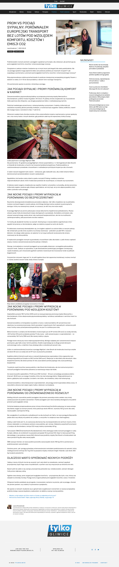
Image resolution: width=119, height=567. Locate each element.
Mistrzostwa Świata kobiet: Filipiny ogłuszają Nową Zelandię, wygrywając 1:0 (31, 497)
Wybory (99, 12)
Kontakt (62, 1)
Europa (29, 12)
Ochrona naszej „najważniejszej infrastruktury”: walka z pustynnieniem (99, 81)
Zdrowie (107, 12)
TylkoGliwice (20, 562)
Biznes (22, 12)
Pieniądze (45, 12)
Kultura (37, 12)
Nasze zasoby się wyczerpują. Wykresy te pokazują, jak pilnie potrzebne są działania (98, 67)
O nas (55, 1)
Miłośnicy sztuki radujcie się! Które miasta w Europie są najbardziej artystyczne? (32, 495)
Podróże (54, 12)
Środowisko (83, 12)
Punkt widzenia (64, 12)
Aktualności (12, 12)
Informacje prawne (90, 562)
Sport (74, 12)
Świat (92, 12)
